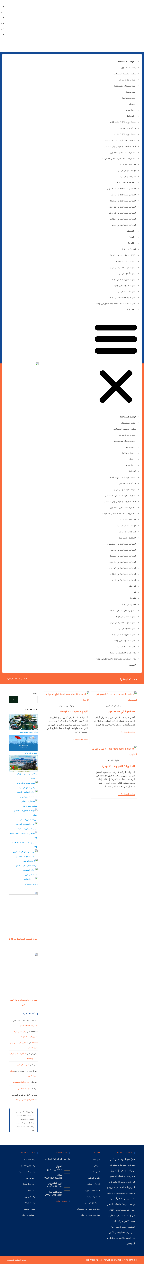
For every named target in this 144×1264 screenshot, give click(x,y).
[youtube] (1, 17)
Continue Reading (126, 732)
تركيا (132, 1170)
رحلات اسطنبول (128, 68)
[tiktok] (1, 12)
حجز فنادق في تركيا (127, 177)
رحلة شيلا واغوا (129, 98)
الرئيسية (23, 679)
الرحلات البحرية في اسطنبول (26, 865)
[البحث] (14, 699)
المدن (131, 237)
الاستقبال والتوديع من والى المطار (120, 147)
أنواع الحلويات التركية (74, 712)
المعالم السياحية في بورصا (123, 195)
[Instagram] (1, 29)
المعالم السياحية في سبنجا (123, 201)
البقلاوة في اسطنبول (121, 712)
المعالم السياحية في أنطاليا (123, 219)
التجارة (131, 243)
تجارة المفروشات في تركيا (124, 280)
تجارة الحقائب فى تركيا (125, 262)
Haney (35, 1043)
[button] (116, 363)
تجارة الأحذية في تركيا (126, 274)
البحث (35, 693)
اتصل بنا (96, 1172)
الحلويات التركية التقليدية (118, 766)
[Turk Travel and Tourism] (37, 363)
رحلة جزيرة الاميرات (127, 80)
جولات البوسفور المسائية (28, 829)
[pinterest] (1, 23)
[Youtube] (50, 1209)
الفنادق (130, 231)
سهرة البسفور (29, 1209)
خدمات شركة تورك (92, 1190)
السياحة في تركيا (31, 753)
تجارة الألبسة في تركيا (126, 292)
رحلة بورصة (131, 92)
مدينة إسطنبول (117, 1170)
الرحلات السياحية (126, 62)
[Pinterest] (54, 1209)
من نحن (97, 1166)
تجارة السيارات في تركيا (125, 286)
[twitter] (1, 6)
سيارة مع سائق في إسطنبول (122, 122)
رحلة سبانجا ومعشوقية (125, 86)
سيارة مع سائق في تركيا (125, 135)
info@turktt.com (54, 1186)
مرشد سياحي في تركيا (126, 171)
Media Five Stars (126, 1260)
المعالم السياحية (125, 183)
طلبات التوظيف (94, 1178)
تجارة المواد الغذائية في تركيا (123, 268)
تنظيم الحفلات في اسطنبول (123, 153)
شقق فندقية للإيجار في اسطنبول (120, 141)
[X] (67, 1209)
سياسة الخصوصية (13, 1260)
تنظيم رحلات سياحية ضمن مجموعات (118, 159)
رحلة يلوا (132, 104)
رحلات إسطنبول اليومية (28, 797)
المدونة (130, 310)
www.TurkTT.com (53, 1195)
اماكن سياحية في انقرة (29, 1025)
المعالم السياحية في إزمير (124, 225)
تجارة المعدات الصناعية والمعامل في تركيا (116, 304)
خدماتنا (130, 116)
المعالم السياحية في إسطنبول (121, 189)
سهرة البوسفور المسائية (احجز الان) (23, 939)
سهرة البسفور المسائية (124, 74)
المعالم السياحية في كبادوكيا (122, 213)
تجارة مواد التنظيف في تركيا (123, 298)
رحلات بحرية (129, 1204)
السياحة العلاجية (128, 165)
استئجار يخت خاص (127, 128)
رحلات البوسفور (31, 875)
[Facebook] (1, 34)
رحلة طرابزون (29, 1196)
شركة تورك (129, 1159)
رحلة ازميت (131, 110)
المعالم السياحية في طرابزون (122, 207)
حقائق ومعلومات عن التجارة (123, 256)
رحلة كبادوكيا (30, 1203)
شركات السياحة (127, 1165)
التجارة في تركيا (129, 249)
